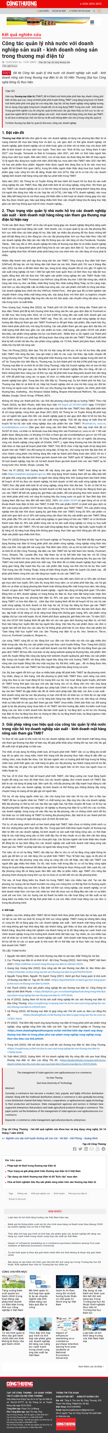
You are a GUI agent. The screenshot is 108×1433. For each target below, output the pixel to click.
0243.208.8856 (74, 1407)
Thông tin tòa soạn (80, 11)
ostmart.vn (89, 423)
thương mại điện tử (78, 1193)
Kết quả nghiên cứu (21, 34)
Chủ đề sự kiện (59, 11)
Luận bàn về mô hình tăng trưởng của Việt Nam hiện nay (38, 1217)
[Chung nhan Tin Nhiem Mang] (66, 1424)
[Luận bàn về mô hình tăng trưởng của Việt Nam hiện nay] (94, 1324)
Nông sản (23, 1193)
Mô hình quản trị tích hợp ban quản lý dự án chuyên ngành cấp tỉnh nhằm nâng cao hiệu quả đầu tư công (39, 1299)
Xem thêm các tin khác (90, 1366)
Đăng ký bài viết (65, 1396)
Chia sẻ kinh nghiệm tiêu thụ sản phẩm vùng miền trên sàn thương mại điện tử (51, 1182)
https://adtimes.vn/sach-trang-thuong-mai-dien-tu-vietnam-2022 (48, 964)
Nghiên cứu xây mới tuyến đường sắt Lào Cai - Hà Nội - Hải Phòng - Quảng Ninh (52, 1138)
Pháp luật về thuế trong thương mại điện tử (31, 1165)
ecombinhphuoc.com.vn (15, 427)
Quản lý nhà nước (18, 1199)
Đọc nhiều (44, 11)
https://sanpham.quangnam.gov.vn (26, 474)
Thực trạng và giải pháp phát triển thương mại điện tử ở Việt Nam (44, 1171)
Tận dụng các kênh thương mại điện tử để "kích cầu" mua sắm (42, 1176)
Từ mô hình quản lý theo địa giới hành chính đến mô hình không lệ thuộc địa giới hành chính (13, 1338)
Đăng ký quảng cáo (88, 1396)
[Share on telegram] (103, 1149)
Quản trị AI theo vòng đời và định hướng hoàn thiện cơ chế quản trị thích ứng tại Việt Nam (66, 1297)
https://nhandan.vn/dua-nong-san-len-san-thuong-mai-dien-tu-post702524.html (49, 972)
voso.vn (101, 423)
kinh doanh (60, 1193)
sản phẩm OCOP (68, 500)
